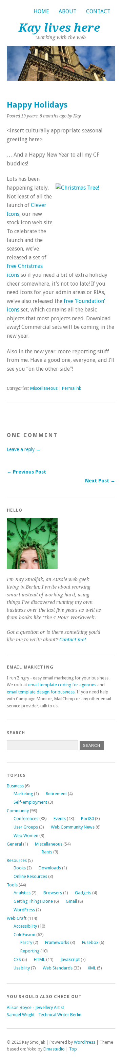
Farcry (26, 942)
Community (18, 810)
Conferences (26, 818)
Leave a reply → (24, 449)
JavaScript (70, 959)
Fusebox (90, 942)
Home (41, 11)
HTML (39, 959)
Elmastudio (54, 1049)
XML (92, 967)
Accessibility (25, 926)
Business (15, 785)
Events (60, 818)
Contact (98, 11)
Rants (47, 851)
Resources (17, 860)
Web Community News (73, 827)
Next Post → (100, 480)
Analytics (22, 892)
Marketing (23, 793)
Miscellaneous (44, 388)
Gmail (71, 901)
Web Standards (58, 967)
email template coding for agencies (62, 684)
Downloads (50, 867)
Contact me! (72, 639)
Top (73, 1049)
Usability (22, 967)
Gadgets (83, 892)
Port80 (87, 818)
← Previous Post (26, 472)
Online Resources (30, 876)
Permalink (71, 388)
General (14, 844)
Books (20, 867)
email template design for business (41, 691)
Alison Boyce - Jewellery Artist (35, 1007)
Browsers (52, 892)
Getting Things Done (33, 901)
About (68, 11)
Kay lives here (59, 27)
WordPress (24, 909)
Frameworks (57, 942)
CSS (17, 959)
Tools (12, 884)
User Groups (26, 827)
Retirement (56, 793)
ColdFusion (24, 934)
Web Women (26, 835)
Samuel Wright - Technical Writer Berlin (44, 1014)
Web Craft (16, 918)
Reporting (29, 950)
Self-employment (30, 802)
